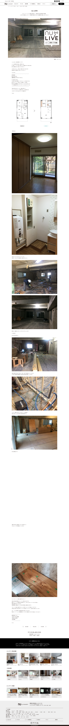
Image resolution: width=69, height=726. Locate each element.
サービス (21, 3)
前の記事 (26, 626)
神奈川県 (36, 712)
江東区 (32, 712)
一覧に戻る (34, 626)
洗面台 (30, 714)
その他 (54, 712)
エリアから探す (8, 712)
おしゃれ (33, 713)
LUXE (30, 713)
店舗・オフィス (21, 710)
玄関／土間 (33, 714)
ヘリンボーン (27, 715)
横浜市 (41, 712)
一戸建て (17, 710)
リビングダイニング (14, 714)
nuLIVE (17, 6)
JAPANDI (28, 713)
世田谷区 (23, 712)
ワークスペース (26, 714)
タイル (16, 715)
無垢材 (13, 715)
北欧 (17, 713)
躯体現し (34, 715)
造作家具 (37, 714)
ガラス (31, 715)
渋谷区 (17, 712)
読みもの (39, 3)
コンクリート (23, 715)
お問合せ (61, 3)
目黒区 (26, 712)
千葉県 (49, 712)
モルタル (19, 715)
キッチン (19, 714)
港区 (29, 712)
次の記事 (42, 626)
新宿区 (20, 712)
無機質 (19, 713)
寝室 (22, 714)
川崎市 (44, 712)
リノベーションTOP (10, 6)
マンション (13, 710)
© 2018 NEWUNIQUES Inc (34, 725)
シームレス (22, 713)
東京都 (13, 712)
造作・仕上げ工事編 (15, 616)
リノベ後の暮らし (33, 3)
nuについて (16, 3)
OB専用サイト (54, 3)
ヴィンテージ (13, 713)
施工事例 (26, 3)
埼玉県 (52, 712)
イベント (43, 3)
